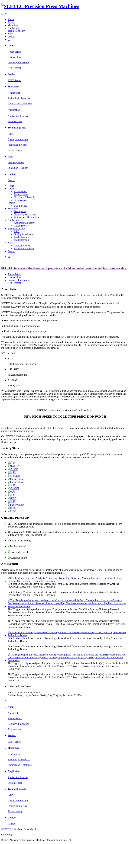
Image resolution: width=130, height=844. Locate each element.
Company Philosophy (18, 62)
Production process (17, 144)
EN (9, 256)
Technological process (19, 98)
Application (13, 28)
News (10, 33)
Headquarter (14, 92)
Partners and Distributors (20, 103)
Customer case (15, 121)
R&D (10, 134)
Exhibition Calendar (18, 167)
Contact (11, 36)
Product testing (15, 150)
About (11, 19)
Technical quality (16, 30)
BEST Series (14, 80)
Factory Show (15, 57)
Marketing (13, 25)
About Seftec (14, 51)
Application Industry (18, 116)
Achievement (14, 68)
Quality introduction (18, 139)
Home (11, 185)
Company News (16, 162)
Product (11, 22)
